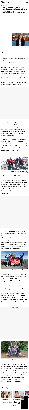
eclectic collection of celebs (8, 125)
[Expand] (22, 397)
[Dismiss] (27, 397)
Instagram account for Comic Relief (10, 180)
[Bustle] (5, 2)
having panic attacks (19, 235)
